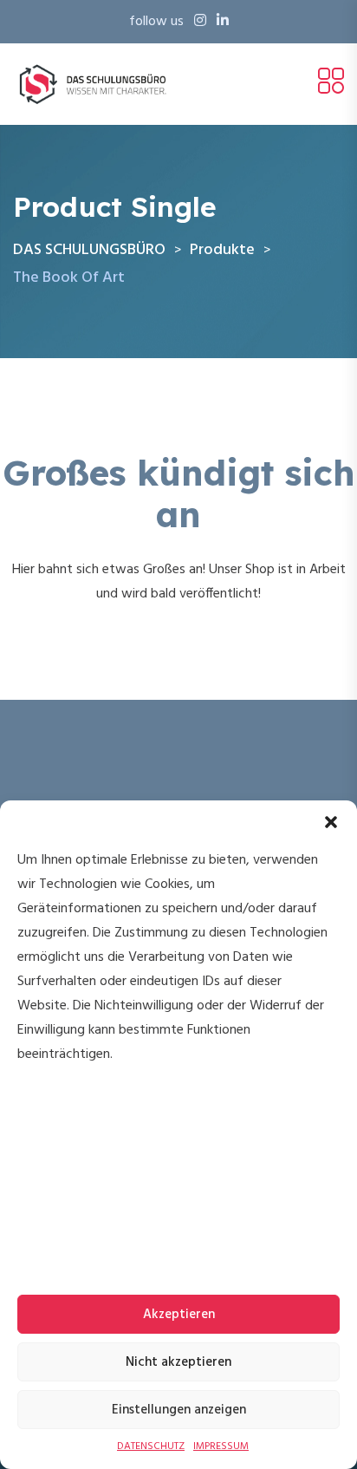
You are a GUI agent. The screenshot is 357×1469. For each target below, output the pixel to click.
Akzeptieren (179, 1314)
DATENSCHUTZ (151, 1446)
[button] (331, 822)
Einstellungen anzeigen (179, 1410)
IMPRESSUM (221, 1446)
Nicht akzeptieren (178, 1362)
